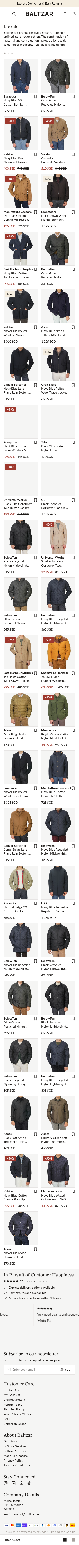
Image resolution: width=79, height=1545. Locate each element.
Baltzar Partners (15, 1451)
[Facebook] (21, 1483)
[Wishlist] (64, 13)
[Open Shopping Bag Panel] (73, 13)
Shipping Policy (14, 1409)
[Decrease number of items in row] (73, 1539)
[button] (25, 1281)
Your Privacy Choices (18, 1414)
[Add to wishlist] (35, 96)
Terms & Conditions (17, 1465)
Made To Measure (16, 1455)
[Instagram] (6, 1483)
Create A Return (15, 1399)
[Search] (14, 13)
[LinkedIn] (13, 1483)
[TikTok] (29, 1483)
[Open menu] (5, 13)
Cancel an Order (15, 1424)
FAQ (7, 1419)
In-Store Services (15, 1446)
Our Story (10, 1441)
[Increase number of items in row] (65, 1539)
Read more (11, 53)
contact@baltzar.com (27, 1514)
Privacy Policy (13, 1460)
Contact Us (11, 1390)
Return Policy (13, 1404)
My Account (12, 1395)
